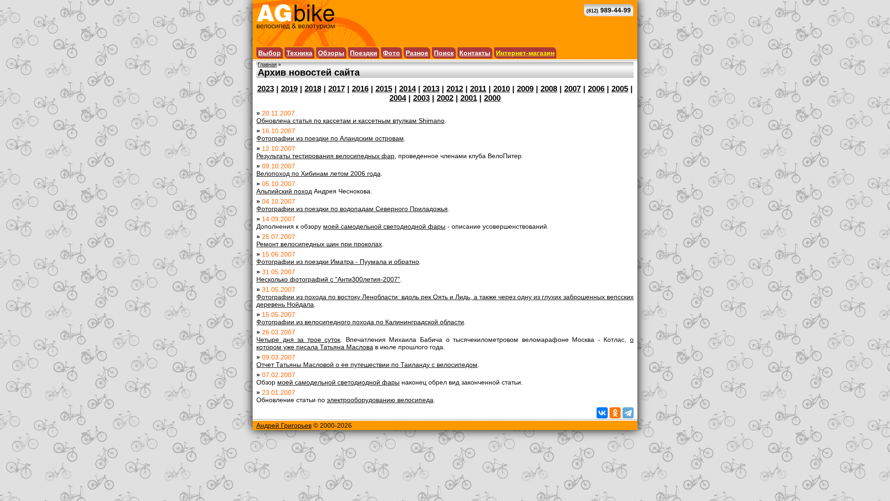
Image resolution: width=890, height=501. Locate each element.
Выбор (269, 53)
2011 (478, 88)
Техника (299, 53)
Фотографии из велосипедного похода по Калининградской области (360, 322)
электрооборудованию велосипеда (380, 400)
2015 (383, 88)
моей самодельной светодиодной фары (384, 226)
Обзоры (331, 53)
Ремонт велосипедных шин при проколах (319, 244)
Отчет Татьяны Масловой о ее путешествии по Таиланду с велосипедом (366, 364)
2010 (501, 88)
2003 (421, 98)
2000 (492, 98)
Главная (267, 64)
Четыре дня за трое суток (298, 339)
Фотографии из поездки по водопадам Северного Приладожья (352, 208)
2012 (454, 88)
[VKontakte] (602, 412)
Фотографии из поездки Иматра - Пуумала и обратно (337, 261)
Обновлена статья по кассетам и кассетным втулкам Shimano (350, 120)
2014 (407, 88)
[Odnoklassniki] (615, 412)
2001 (468, 98)
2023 (265, 88)
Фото (391, 53)
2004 (397, 98)
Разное (417, 53)
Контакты (474, 53)
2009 (525, 88)
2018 (313, 88)
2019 (289, 88)
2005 (619, 88)
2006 (596, 88)
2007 (572, 88)
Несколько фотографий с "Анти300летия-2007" (328, 279)
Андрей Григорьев (284, 425)
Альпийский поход (284, 191)
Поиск (444, 53)
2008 (548, 88)
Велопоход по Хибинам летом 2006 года (318, 173)
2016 (360, 88)
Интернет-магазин (525, 53)
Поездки (363, 53)
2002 (445, 98)
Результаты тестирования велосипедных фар (325, 156)
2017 (336, 88)
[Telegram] (628, 412)
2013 (431, 88)
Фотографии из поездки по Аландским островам (330, 138)
